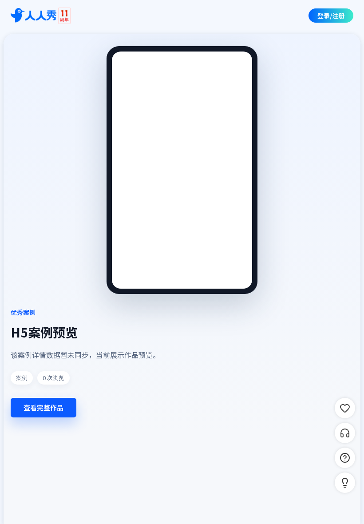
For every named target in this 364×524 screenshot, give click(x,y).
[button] (345, 482)
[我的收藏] (345, 408)
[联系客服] (345, 433)
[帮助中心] (345, 458)
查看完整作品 (43, 407)
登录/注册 (330, 15)
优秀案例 (23, 312)
